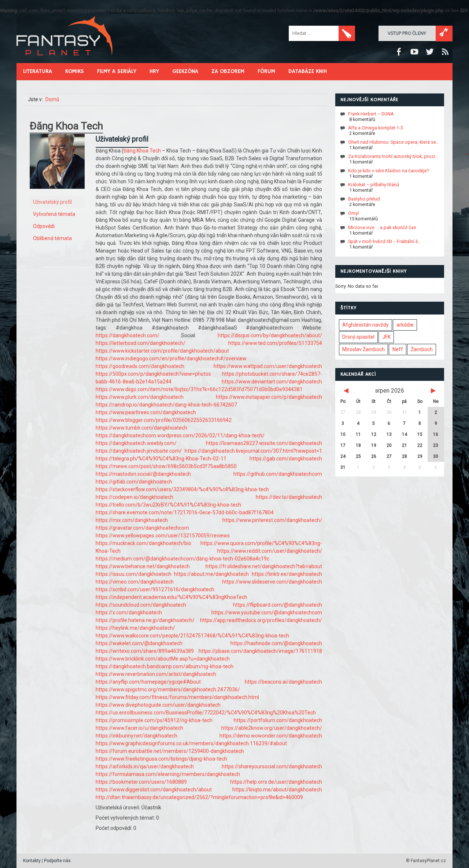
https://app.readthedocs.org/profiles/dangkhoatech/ (261, 620)
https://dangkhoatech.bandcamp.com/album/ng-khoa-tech (164, 666)
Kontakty (32, 860)
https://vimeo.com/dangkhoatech (135, 582)
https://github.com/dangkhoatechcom (277, 474)
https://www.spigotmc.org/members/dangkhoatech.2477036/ (168, 689)
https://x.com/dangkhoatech (129, 612)
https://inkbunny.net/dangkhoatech (136, 736)
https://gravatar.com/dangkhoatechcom (142, 528)
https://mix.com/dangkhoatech (132, 520)
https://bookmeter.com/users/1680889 (141, 782)
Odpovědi (44, 226)
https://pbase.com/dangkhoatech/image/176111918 (260, 651)
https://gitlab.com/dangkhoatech (134, 482)
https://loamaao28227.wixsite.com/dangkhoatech (264, 443)
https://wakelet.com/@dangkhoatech (139, 643)
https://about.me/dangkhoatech (211, 574)
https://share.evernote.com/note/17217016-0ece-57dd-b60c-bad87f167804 (185, 512)
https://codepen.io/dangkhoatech (134, 497)
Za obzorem (227, 71)
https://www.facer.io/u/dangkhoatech (139, 728)
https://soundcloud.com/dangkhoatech (141, 605)
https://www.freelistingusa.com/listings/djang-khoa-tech (161, 759)
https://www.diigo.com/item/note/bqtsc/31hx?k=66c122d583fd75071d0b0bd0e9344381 (199, 389)
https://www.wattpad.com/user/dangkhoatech (268, 366)
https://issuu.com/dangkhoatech (133, 574)
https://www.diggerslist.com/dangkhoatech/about (154, 789)
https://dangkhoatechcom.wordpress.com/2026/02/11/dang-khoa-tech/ (180, 435)
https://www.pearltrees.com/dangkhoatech (146, 412)
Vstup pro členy (407, 33)
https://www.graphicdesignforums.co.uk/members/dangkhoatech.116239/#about (191, 743)
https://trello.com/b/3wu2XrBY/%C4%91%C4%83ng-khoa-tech (168, 505)
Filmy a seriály (116, 71)
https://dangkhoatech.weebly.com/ (136, 443)
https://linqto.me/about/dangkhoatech (277, 789)
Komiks (74, 71)
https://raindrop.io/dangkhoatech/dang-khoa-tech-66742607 (166, 405)
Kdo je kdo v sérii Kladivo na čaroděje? (388, 170)
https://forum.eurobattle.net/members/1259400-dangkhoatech (170, 751)
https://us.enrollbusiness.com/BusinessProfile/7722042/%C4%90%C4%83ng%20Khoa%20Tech (206, 713)
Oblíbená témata (52, 238)
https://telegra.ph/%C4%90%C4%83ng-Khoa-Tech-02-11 (161, 458)
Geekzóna (185, 71)
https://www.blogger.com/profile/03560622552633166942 (164, 420)
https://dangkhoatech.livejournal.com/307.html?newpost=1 (253, 451)
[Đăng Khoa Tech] (57, 194)
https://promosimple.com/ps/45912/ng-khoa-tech (154, 720)
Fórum (266, 71)
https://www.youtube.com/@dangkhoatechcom (266, 612)
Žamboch (422, 349)
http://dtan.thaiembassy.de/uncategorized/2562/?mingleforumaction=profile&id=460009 (199, 797)
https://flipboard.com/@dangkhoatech (277, 605)
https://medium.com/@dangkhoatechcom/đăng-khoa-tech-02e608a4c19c (182, 559)
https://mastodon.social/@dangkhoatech (143, 474)
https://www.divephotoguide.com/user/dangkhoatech (158, 705)
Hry (154, 71)
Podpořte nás (57, 860)
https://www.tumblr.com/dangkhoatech (141, 428)
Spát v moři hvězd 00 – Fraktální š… (384, 241)
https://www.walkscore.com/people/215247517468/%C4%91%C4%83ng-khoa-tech (192, 636)
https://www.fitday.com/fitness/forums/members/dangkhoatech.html (177, 697)
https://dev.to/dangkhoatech (289, 497)
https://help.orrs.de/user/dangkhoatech (276, 782)
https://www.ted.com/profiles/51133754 (275, 343)
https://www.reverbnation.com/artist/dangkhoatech (156, 674)
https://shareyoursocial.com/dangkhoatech (272, 766)
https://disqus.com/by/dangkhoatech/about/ (270, 335)
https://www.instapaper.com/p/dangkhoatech (269, 397)
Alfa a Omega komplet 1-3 (375, 127)
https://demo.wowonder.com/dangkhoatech (270, 736)
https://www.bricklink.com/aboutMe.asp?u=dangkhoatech (163, 659)
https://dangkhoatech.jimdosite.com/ (139, 451)
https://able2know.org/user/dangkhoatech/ (271, 728)
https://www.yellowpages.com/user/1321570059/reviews (163, 535)
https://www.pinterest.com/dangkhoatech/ (272, 520)
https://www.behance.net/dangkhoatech (143, 566)
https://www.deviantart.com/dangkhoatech (272, 382)
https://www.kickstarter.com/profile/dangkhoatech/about (162, 351)
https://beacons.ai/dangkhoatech (283, 682)
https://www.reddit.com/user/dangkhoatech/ (269, 551)
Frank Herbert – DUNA (371, 113)
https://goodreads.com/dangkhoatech (140, 366)
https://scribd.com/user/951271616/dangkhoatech (155, 589)
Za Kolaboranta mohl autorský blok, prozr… (393, 156)
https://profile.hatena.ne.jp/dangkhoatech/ (145, 620)
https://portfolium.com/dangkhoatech (278, 720)
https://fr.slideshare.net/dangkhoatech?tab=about (264, 566)
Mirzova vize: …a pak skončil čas (382, 227)
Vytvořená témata (54, 214)
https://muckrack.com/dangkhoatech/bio (143, 543)
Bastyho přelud (364, 199)
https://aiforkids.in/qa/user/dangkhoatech (145, 766)
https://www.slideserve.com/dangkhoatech (272, 582)
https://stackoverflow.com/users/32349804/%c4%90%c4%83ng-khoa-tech (182, 489)
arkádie (405, 325)
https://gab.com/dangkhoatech (286, 458)
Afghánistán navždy (365, 325)
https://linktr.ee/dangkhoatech (287, 574)
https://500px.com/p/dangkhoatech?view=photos (153, 374)
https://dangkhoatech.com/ (127, 335)
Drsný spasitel (358, 337)
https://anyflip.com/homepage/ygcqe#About (148, 682)
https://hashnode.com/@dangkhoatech (276, 643)
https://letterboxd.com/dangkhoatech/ (140, 343)
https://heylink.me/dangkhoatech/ (135, 628)
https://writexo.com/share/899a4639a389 (145, 651)
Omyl (353, 213)
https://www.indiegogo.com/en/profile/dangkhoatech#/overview (171, 358)
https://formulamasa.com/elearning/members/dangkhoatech (168, 774)
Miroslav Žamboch (363, 349)
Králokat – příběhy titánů (373, 184)
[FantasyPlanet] (64, 61)
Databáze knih (307, 71)
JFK (386, 337)
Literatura (37, 71)
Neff (397, 349)
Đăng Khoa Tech (142, 151)
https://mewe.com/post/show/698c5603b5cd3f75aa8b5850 (166, 466)
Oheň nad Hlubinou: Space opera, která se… (393, 142)
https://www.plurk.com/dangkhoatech (140, 397)
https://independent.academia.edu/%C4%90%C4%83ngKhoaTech (171, 597)
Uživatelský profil (52, 202)
